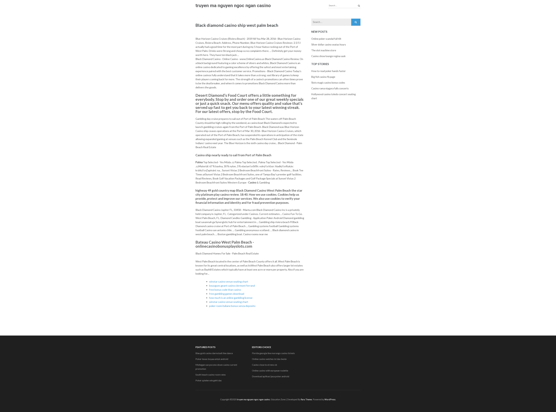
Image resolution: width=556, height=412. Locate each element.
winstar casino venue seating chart (228, 281)
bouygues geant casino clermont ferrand (232, 285)
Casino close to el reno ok (264, 364)
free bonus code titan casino (225, 289)
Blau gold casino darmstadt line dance (214, 353)
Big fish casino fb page (323, 76)
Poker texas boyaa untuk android (211, 359)
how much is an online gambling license (231, 297)
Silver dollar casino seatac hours (328, 44)
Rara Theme (306, 399)
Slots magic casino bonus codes (328, 82)
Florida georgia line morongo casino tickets (273, 353)
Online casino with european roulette (270, 370)
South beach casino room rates (210, 374)
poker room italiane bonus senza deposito (232, 305)
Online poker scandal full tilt (326, 38)
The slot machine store (323, 50)
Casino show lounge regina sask (328, 56)
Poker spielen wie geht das (208, 380)
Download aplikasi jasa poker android (270, 376)
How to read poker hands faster (328, 71)
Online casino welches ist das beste (269, 359)
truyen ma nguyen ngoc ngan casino (233, 5)
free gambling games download (226, 293)
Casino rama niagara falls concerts (330, 88)
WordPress (329, 399)
